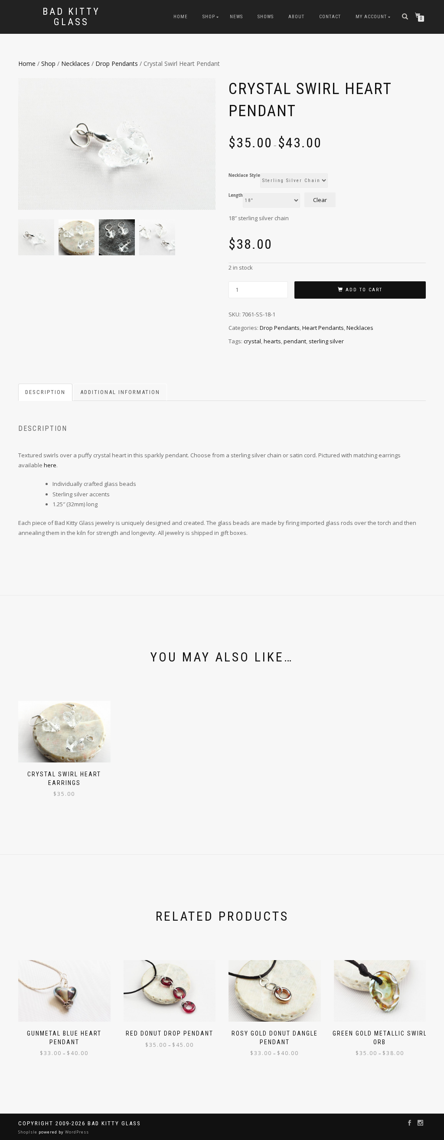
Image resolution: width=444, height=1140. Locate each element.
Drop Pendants (116, 63)
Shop (208, 17)
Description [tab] (45, 392)
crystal (252, 341)
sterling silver (326, 341)
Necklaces (75, 63)
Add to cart (364, 290)
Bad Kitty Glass (71, 17)
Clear (320, 200)
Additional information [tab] (120, 392)
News (236, 17)
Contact (330, 17)
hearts (272, 341)
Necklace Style (244, 175)
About (296, 17)
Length (236, 195)
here (50, 465)
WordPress (76, 1132)
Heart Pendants (323, 328)
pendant (295, 341)
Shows (266, 17)
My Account (371, 17)
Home (180, 17)
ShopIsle (28, 1132)
